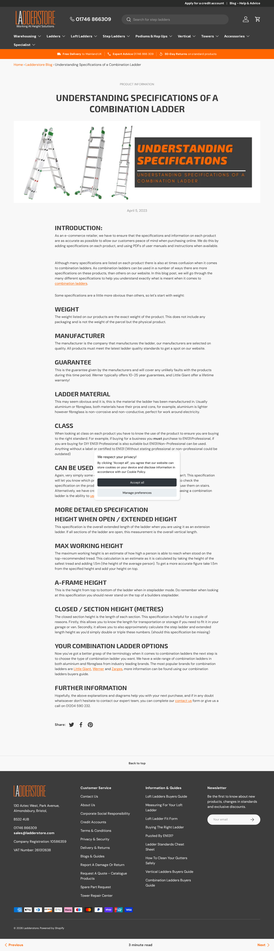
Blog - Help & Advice (245, 3)
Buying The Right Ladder (165, 827)
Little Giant (82, 669)
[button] (257, 19)
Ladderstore (31, 928)
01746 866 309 (143, 54)
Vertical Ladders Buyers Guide (169, 871)
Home (18, 64)
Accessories (234, 36)
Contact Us (89, 796)
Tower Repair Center (96, 895)
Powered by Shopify (52, 928)
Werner (98, 669)
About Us (87, 805)
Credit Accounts (93, 822)
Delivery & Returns (95, 847)
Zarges (117, 669)
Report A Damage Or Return (102, 865)
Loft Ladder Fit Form (161, 818)
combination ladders (71, 283)
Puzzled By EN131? (159, 835)
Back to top (137, 763)
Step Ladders (114, 36)
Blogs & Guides (92, 856)
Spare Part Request (95, 887)
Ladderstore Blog (38, 64)
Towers (207, 36)
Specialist (22, 45)
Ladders (53, 36)
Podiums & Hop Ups (151, 36)
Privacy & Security (94, 839)
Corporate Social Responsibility (105, 813)
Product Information (137, 84)
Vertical (184, 36)
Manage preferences (137, 493)
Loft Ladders (81, 36)
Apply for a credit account (204, 3)
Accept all (137, 482)
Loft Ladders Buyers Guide (166, 796)
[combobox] (175, 19)
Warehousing (25, 36)
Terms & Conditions (95, 830)
